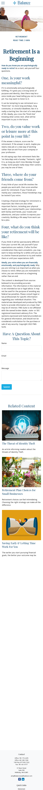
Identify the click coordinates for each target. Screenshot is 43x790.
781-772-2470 (23, 758)
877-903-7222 (24, 762)
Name (4, 343)
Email (4, 356)
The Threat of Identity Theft (18, 443)
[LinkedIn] (23, 779)
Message (5, 368)
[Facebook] (19, 779)
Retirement (21, 789)
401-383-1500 (23, 760)
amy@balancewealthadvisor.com (21, 776)
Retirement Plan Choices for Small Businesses (19, 491)
